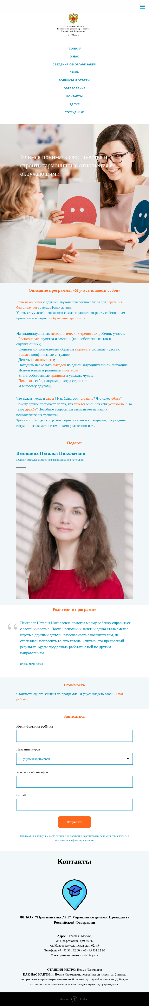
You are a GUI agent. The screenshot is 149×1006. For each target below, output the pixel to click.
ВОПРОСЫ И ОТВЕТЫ (74, 80)
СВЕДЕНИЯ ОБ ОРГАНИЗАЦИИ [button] (74, 64)
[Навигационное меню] (142, 7)
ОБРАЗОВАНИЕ (75, 88)
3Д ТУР (74, 104)
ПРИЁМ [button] (74, 72)
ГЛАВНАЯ (74, 48)
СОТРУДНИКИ (74, 112)
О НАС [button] (74, 56)
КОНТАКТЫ (74, 96)
